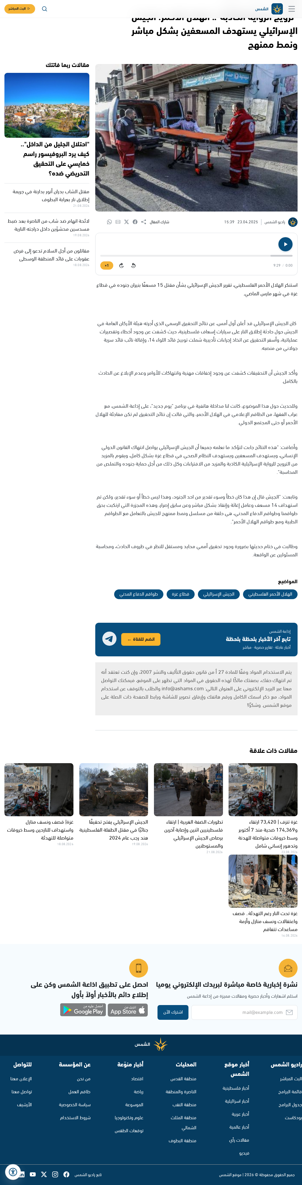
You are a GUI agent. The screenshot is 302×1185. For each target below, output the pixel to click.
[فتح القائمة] (292, 9)
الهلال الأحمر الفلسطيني (270, 594)
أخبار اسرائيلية (237, 1101)
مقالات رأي (239, 1140)
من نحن (84, 1079)
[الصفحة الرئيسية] (269, 9)
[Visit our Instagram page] (57, 1175)
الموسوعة (134, 1105)
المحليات (186, 1065)
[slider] (196, 256)
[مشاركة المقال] (145, 222)
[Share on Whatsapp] (111, 222)
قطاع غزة (180, 594)
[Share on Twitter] (128, 222)
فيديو (244, 1153)
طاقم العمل (79, 1092)
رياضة (138, 1092)
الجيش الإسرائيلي (218, 594)
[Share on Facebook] (137, 222)
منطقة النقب (184, 1105)
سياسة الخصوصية (75, 1105)
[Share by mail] (120, 222)
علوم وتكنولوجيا (129, 1117)
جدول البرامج (290, 1105)
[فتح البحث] (44, 9)
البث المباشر (17, 8)
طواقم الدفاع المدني (138, 594)
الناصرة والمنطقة (181, 1092)
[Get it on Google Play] (83, 1010)
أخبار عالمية (239, 1127)
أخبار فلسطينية (236, 1088)
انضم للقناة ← (141, 639)
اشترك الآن (173, 1012)
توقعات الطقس (129, 1130)
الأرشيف (24, 1105)
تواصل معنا (22, 1092)
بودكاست (293, 1117)
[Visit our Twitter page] (46, 1175)
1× (107, 265)
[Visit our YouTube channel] (35, 1175)
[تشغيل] (285, 244)
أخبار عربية (240, 1114)
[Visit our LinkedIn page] (24, 1175)
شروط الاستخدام (75, 1117)
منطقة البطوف (182, 1141)
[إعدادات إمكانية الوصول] (13, 1172)
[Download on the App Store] (127, 1010)
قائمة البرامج (290, 1092)
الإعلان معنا (21, 1079)
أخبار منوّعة (130, 1065)
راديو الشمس (286, 1065)
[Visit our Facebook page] (69, 1175)
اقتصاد (137, 1079)
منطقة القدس (183, 1079)
